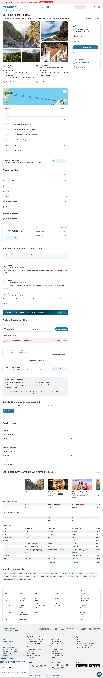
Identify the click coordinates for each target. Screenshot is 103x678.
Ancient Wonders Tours (9, 579)
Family (81, 617)
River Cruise (83, 603)
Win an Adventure (10, 649)
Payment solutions (31, 651)
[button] (85, 29)
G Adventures (58, 598)
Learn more (63, 239)
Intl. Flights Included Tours (23, 579)
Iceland (36, 593)
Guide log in (55, 643)
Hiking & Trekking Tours (73, 576)
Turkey (36, 612)
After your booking (7, 653)
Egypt (6, 607)
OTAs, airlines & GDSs (57, 655)
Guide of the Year (56, 639)
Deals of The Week (80, 7)
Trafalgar (57, 605)
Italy (35, 598)
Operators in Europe (17, 576)
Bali (5, 614)
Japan (21, 593)
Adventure (82, 593)
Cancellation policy (7, 655)
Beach (81, 614)
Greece (21, 617)
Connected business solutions (34, 641)
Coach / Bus (83, 610)
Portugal (36, 603)
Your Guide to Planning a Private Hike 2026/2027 (71, 573)
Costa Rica (37, 617)
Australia (7, 598)
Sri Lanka (21, 600)
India (6, 619)
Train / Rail (82, 612)
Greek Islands (23, 619)
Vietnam (21, 605)
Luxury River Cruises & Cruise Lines (26, 573)
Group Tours (84, 576)
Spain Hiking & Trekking (91, 573)
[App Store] (82, 665)
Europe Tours (61, 576)
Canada (36, 614)
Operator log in (31, 657)
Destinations (57, 7)
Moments (70, 7)
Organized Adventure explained (35, 639)
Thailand (21, 603)
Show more (5, 274)
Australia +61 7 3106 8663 (82, 647)
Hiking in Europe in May (9, 573)
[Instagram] (37, 665)
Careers (8, 641)
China (6, 617)
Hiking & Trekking (84, 598)
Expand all (63, 108)
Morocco (7, 610)
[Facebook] (28, 665)
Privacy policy (23, 672)
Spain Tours (53, 576)
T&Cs (18, 672)
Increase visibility (31, 653)
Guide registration (56, 641)
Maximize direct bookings (33, 655)
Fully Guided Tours (93, 576)
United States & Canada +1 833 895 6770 (86, 643)
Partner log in (55, 657)
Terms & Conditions (55, 675)
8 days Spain (6, 576)
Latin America (8, 603)
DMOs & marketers (56, 653)
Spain (35, 610)
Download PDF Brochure (83, 63)
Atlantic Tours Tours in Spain (41, 576)
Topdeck (57, 603)
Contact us (78, 639)
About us (5, 639)
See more (27, 552)
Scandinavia (37, 600)
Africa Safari (83, 605)
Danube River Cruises (25, 610)
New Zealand (22, 596)
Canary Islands (28, 576)
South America (8, 605)
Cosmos (57, 596)
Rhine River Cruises (39, 605)
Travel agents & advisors (58, 649)
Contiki (57, 593)
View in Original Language (23, 177)
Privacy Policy (38, 675)
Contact (90, 7)
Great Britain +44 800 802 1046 (84, 645)
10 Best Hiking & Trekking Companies (47, 573)
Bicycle (81, 596)
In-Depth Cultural (84, 607)
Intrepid (57, 600)
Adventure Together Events (34, 643)
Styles (64, 7)
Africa (6, 593)
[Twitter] (32, 665)
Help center (79, 641)
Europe (6, 600)
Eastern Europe (23, 612)
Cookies (46, 675)
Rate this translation (63, 177)
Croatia (21, 607)
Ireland (36, 596)
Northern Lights (84, 600)
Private (81, 619)
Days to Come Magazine (9, 647)
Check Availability (61, 329)
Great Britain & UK (24, 614)
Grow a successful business (34, 649)
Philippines (22, 598)
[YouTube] (45, 665)
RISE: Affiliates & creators (58, 651)
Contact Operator (81, 67)
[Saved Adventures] (94, 7)
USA (35, 619)
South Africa (8, 612)
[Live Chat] (99, 674)
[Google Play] (94, 665)
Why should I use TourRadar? (10, 651)
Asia (6, 596)
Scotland (36, 607)
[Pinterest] (41, 665)
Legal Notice (30, 675)
